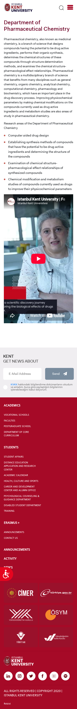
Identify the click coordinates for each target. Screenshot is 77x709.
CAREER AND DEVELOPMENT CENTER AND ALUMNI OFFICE (20, 488)
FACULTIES (9, 420)
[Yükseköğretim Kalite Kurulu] (56, 637)
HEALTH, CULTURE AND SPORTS (21, 480)
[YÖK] (21, 615)
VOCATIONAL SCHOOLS (16, 414)
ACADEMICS (12, 405)
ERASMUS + (11, 522)
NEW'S (8, 567)
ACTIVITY (10, 558)
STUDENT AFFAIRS (14, 456)
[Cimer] (21, 593)
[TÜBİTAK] (21, 637)
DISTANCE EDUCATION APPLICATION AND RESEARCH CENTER (20, 466)
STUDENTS (11, 447)
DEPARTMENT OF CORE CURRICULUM (16, 433)
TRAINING (9, 510)
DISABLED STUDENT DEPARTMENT (22, 505)
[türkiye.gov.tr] (56, 593)
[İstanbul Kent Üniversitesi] (18, 7)
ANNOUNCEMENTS (14, 532)
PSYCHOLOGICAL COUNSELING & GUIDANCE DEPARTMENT (21, 498)
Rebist (7, 703)
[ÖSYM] (56, 615)
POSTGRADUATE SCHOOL (17, 426)
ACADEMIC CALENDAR (16, 475)
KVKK (14, 384)
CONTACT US (11, 537)
